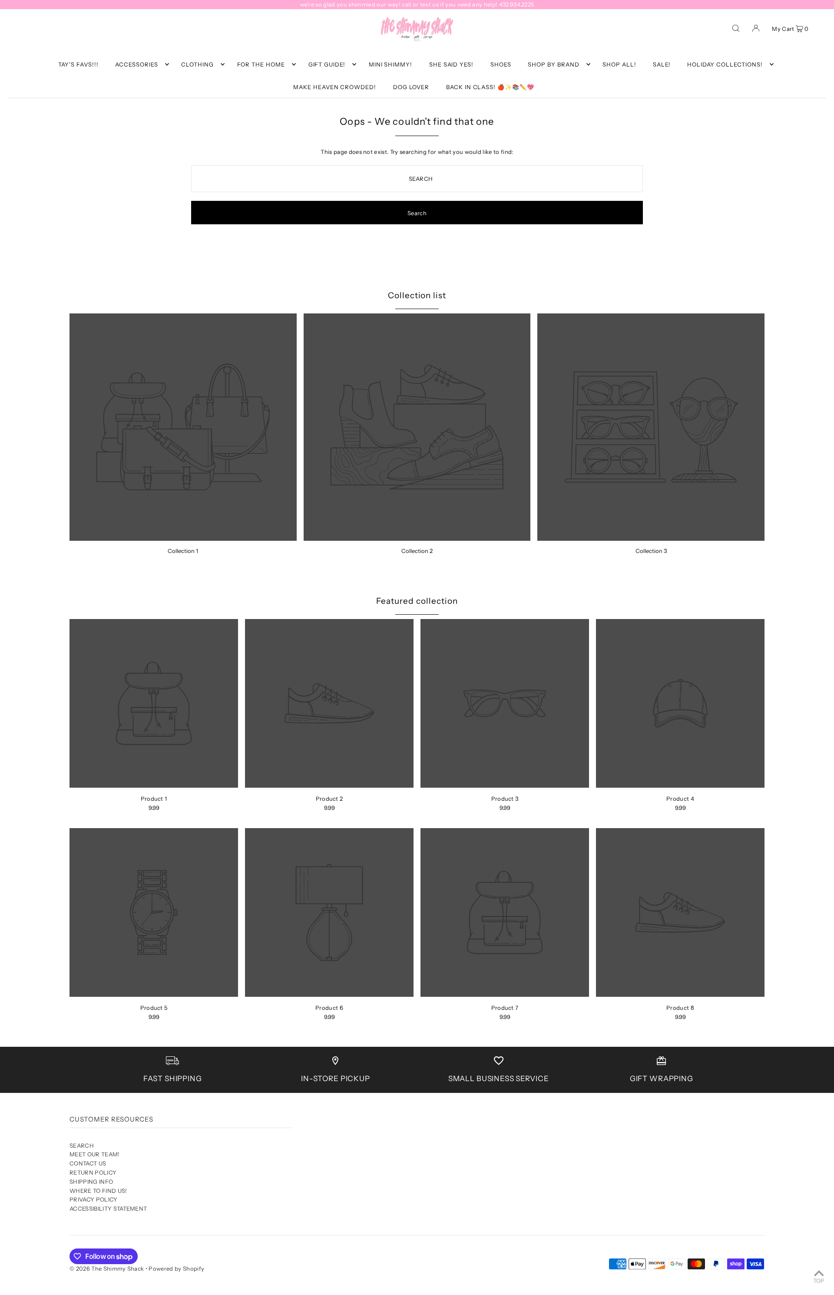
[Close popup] (581, 559)
